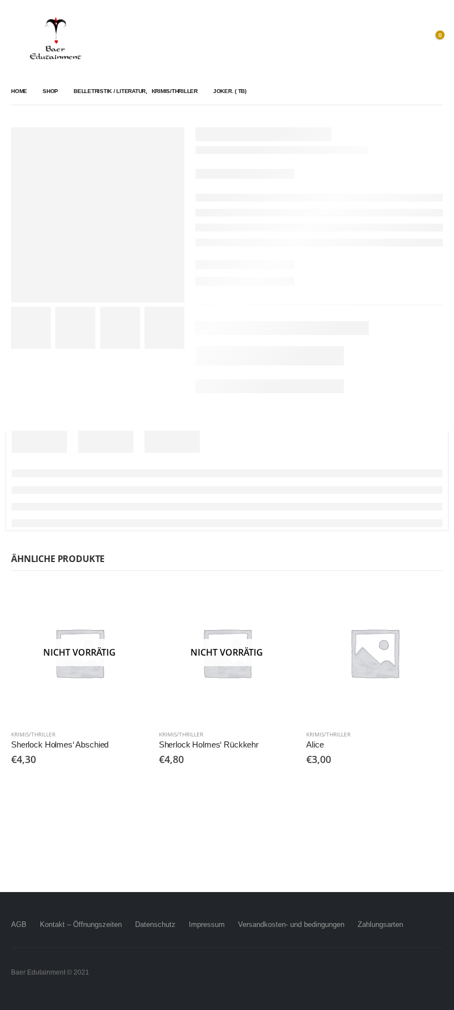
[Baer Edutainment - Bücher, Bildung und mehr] (56, 39)
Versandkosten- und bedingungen (291, 924)
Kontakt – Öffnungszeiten (81, 924)
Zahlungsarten (380, 924)
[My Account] (409, 39)
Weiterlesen (130, 602)
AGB (19, 924)
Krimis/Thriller (33, 734)
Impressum (207, 924)
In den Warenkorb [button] (425, 602)
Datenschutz (155, 924)
